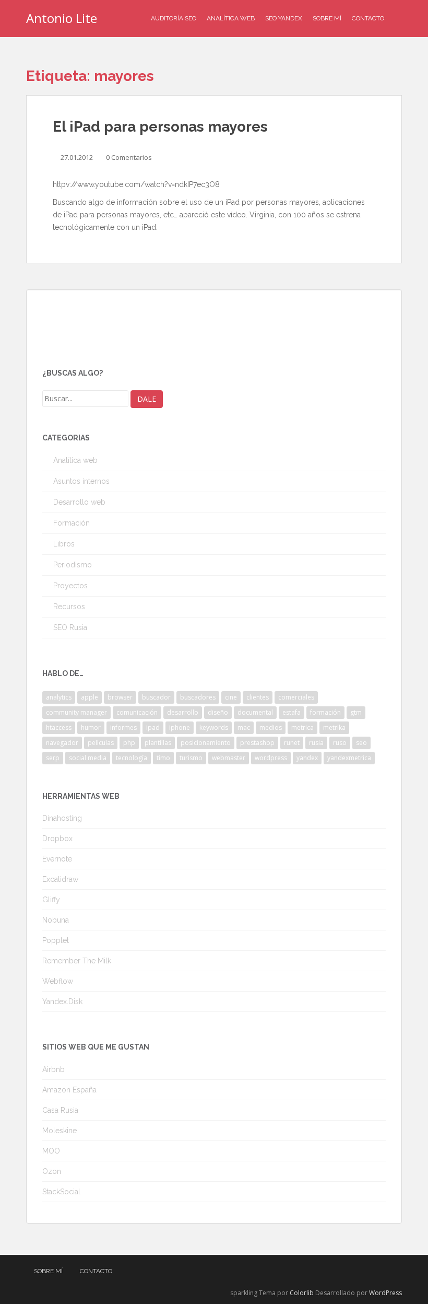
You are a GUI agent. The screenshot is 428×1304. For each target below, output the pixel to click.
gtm (356, 712)
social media (87, 757)
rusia (316, 742)
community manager (76, 712)
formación (325, 712)
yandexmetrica (349, 757)
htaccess (59, 727)
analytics (59, 697)
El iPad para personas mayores (160, 126)
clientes (257, 697)
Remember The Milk (76, 961)
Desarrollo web (79, 502)
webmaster (228, 757)
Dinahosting (62, 818)
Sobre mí (327, 18)
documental (255, 712)
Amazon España (69, 1090)
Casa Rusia (60, 1110)
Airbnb (53, 1069)
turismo (191, 757)
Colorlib (302, 1292)
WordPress (385, 1292)
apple (89, 697)
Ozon (51, 1171)
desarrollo (182, 712)
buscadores (198, 697)
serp (53, 757)
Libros (64, 544)
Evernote (57, 859)
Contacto (368, 18)
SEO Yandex (283, 18)
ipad (153, 727)
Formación (71, 523)
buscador (156, 697)
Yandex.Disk (62, 1001)
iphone (179, 727)
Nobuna (55, 920)
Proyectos (70, 585)
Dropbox (57, 838)
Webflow (57, 981)
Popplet (55, 940)
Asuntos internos (81, 481)
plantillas (158, 742)
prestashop (257, 742)
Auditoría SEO (173, 18)
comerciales (296, 697)
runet (292, 742)
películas (101, 742)
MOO (51, 1151)
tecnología (131, 757)
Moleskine (59, 1130)
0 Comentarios (129, 157)
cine (231, 697)
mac (243, 727)
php (129, 742)
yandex (307, 757)
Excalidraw (60, 879)
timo (163, 757)
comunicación (137, 712)
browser (120, 697)
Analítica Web (231, 18)
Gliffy (51, 899)
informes (123, 727)
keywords (213, 727)
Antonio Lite (61, 18)
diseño (218, 712)
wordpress (271, 757)
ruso (340, 742)
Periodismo (72, 565)
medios (270, 727)
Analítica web (75, 460)
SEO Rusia (70, 627)
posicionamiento (206, 742)
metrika (334, 727)
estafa (291, 712)
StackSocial (61, 1191)
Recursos (69, 606)
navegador (62, 742)
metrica (302, 727)
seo (361, 742)
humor (91, 727)
